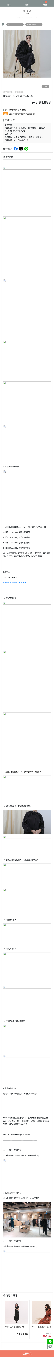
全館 (6, 114)
